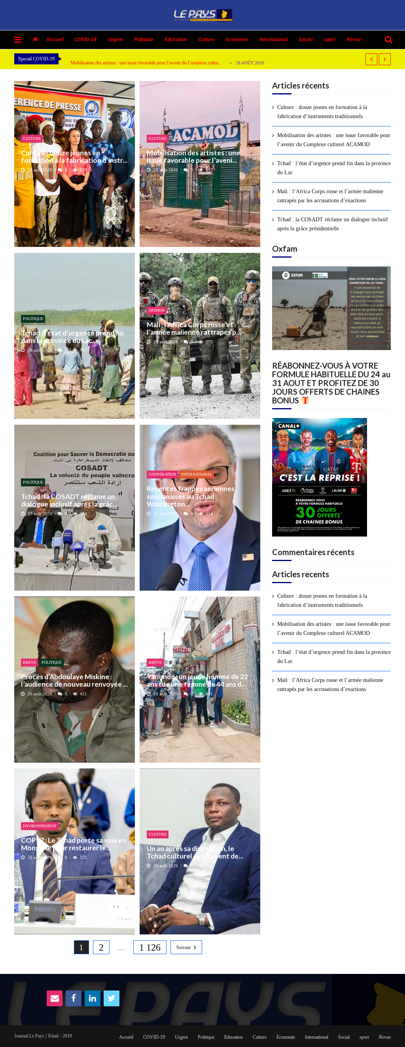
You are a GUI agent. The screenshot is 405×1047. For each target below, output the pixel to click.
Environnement (40, 826)
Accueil (54, 39)
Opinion (157, 310)
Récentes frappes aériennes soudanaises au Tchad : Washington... (191, 496)
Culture (206, 39)
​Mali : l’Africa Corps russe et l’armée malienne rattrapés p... (194, 328)
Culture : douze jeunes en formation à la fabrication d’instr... (74, 156)
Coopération (162, 474)
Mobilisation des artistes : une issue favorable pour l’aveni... (193, 156)
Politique (143, 39)
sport (329, 39)
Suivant (183, 947)
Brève (29, 662)
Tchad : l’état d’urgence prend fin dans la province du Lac (334, 167)
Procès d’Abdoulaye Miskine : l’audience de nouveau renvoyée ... (74, 680)
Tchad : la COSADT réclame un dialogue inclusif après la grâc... (69, 500)
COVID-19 (85, 39)
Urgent (115, 39)
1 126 (150, 947)
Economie (237, 39)
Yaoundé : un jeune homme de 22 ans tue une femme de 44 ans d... (197, 680)
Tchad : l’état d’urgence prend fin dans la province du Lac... (72, 337)
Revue (353, 39)
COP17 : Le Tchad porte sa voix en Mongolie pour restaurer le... (73, 844)
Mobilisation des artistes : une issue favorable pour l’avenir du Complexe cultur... (146, 63)
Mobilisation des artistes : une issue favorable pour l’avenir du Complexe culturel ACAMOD (333, 139)
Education (176, 39)
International (273, 39)
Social (305, 39)
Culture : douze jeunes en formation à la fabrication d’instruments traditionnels (322, 111)
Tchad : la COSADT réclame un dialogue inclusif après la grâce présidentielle (332, 224)
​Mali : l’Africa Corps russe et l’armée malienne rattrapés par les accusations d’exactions (330, 195)
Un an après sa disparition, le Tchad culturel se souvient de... (195, 852)
